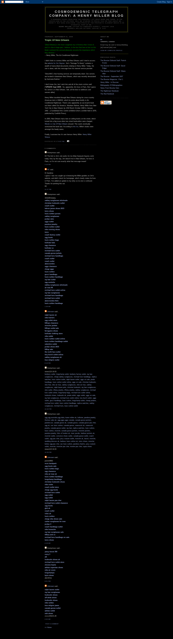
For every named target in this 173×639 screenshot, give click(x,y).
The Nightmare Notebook (109, 91)
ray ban (69, 428)
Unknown (50, 312)
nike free (48, 385)
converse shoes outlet (64, 436)
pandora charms (79, 444)
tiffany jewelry (58, 390)
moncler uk (79, 439)
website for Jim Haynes (56, 63)
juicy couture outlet (67, 439)
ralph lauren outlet (72, 379)
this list (75, 127)
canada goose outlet (58, 428)
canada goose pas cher (87, 423)
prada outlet (71, 395)
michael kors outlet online (80, 393)
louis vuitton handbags (68, 403)
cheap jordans (91, 400)
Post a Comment (52, 624)
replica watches (83, 403)
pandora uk (49, 423)
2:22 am (47, 619)
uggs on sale (85, 379)
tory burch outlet (86, 398)
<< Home (48, 627)
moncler (57, 431)
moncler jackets (84, 431)
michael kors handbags (82, 377)
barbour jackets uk (87, 433)
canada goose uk (60, 423)
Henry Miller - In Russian (109, 82)
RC (48, 170)
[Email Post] (68, 141)
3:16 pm (48, 164)
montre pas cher (76, 446)
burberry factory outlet (78, 374)
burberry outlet (50, 374)
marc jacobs (75, 433)
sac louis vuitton (57, 425)
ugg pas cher (54, 439)
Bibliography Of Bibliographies (111, 85)
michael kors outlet (52, 403)
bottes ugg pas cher (52, 444)
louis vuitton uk (72, 441)
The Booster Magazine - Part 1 (111, 79)
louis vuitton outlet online (62, 382)
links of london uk (63, 433)
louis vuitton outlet (58, 379)
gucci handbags (55, 400)
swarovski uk (80, 425)
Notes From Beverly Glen (109, 88)
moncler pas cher (62, 446)
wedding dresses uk (52, 441)
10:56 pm (48, 452)
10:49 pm (48, 409)
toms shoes (83, 441)
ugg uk (47, 425)
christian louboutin (89, 382)
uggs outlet (81, 395)
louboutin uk (61, 395)
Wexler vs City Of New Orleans (56, 124)
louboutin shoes (50, 395)
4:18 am (47, 543)
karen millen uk (70, 417)
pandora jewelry (89, 417)
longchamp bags (64, 393)
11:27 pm (48, 189)
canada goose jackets (83, 420)
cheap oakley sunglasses (63, 377)
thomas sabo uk (50, 420)
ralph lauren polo (60, 387)
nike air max (56, 385)
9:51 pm (48, 581)
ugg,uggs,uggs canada (65, 420)
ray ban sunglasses (88, 387)
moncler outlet (50, 436)
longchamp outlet (62, 374)
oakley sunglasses (69, 385)
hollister (80, 417)
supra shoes (87, 446)
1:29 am (47, 306)
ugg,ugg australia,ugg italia (54, 417)
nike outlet (48, 390)
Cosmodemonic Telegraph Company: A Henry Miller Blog (86, 14)
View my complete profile (111, 50)
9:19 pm (48, 363)
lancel (86, 439)
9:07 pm (61, 141)
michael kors (58, 406)
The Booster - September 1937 (111, 76)
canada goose (72, 423)
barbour (63, 441)
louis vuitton (66, 400)
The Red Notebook (107, 94)
